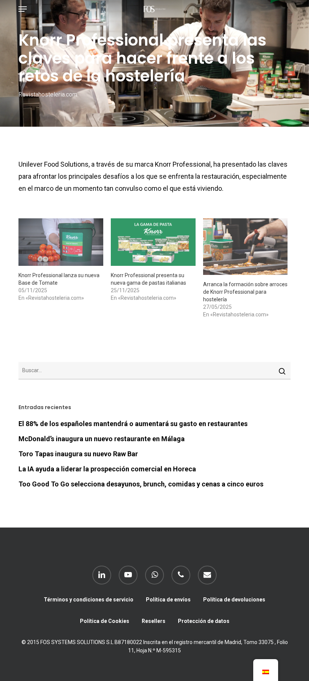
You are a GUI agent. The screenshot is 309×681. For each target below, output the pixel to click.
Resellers (153, 621)
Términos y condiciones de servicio (88, 600)
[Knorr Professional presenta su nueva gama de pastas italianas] (153, 242)
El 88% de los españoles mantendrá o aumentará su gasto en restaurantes (133, 424)
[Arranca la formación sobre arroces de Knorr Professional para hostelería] (245, 246)
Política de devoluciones (234, 600)
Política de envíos (168, 600)
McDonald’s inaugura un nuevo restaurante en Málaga (101, 439)
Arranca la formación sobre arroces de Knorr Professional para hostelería (245, 291)
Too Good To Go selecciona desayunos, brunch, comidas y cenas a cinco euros (140, 484)
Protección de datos (203, 621)
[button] (22, 9)
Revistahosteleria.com (47, 94)
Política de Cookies (104, 621)
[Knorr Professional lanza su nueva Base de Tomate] (60, 242)
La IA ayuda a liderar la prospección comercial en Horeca (107, 469)
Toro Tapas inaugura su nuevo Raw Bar (78, 454)
